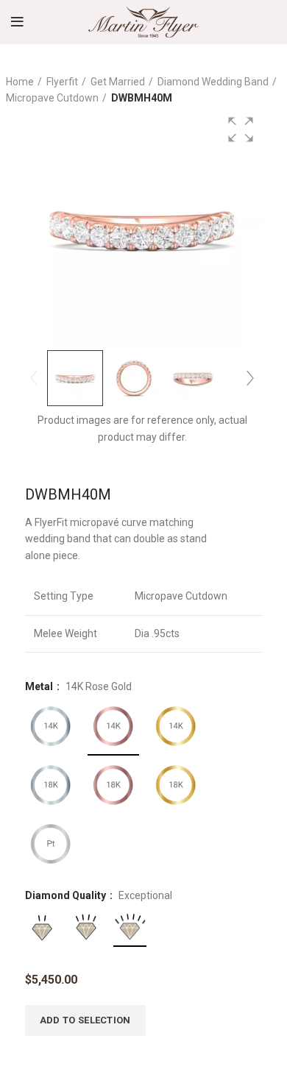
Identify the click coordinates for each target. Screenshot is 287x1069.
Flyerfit (62, 82)
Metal (40, 686)
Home (20, 82)
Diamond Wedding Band (213, 82)
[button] (241, 129)
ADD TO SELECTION (85, 1020)
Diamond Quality (66, 895)
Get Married (118, 82)
